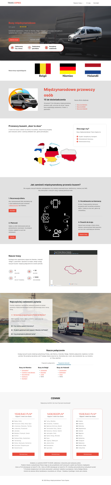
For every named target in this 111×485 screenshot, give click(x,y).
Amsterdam (62, 370)
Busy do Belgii (81, 107)
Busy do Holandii (82, 109)
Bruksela (43, 372)
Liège (42, 374)
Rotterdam (62, 372)
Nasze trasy (83, 234)
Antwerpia (44, 370)
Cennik (12, 237)
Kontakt (96, 3)
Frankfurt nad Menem (28, 372)
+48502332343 (13, 205)
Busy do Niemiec (82, 104)
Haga (61, 374)
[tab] (48, 363)
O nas (88, 3)
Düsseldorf (25, 370)
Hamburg (24, 376)
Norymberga (25, 374)
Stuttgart (24, 378)
